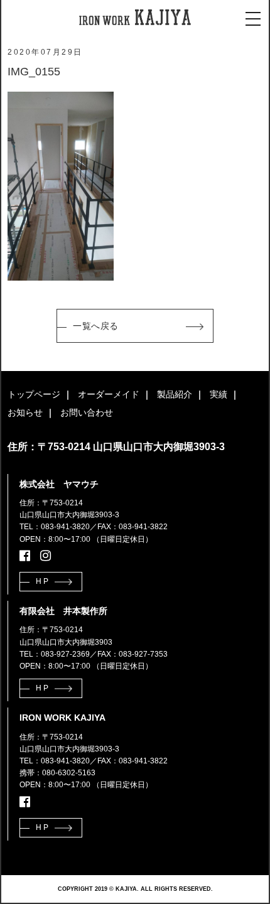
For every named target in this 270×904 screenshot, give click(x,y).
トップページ (34, 394)
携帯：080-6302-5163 (57, 772)
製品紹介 (174, 394)
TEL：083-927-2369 (54, 654)
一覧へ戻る (96, 326)
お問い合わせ (86, 412)
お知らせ (25, 412)
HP (43, 581)
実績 (218, 394)
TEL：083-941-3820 (54, 526)
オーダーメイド (108, 394)
